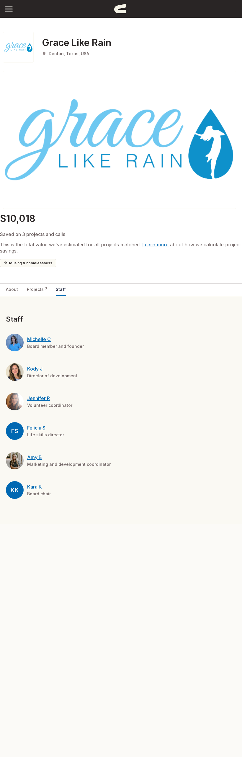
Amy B (34, 457)
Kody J (34, 369)
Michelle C (39, 339)
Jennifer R (38, 398)
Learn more (155, 245)
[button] (9, 8)
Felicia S (36, 428)
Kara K (34, 487)
